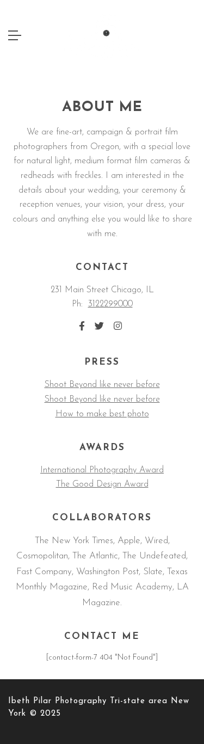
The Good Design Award (102, 484)
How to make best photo (102, 414)
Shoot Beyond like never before (102, 384)
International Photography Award (102, 470)
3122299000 (110, 304)
